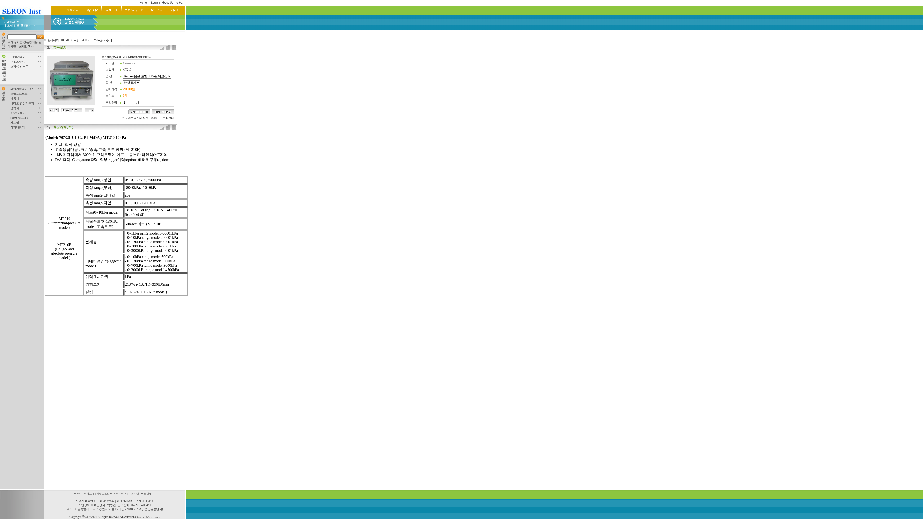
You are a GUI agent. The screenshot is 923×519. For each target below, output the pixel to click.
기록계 (14, 98)
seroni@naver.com (149, 516)
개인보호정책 (104, 493)
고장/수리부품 (19, 66)
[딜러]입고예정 (20, 117)
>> (26, 46)
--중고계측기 (18, 61)
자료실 (14, 122)
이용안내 (146, 493)
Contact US (120, 493)
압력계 (14, 108)
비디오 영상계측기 (22, 103)
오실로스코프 (19, 93)
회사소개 (89, 493)
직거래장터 (17, 127)
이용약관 (134, 493)
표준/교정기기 (19, 113)
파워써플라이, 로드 (22, 89)
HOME (65, 40)
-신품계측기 (18, 57)
